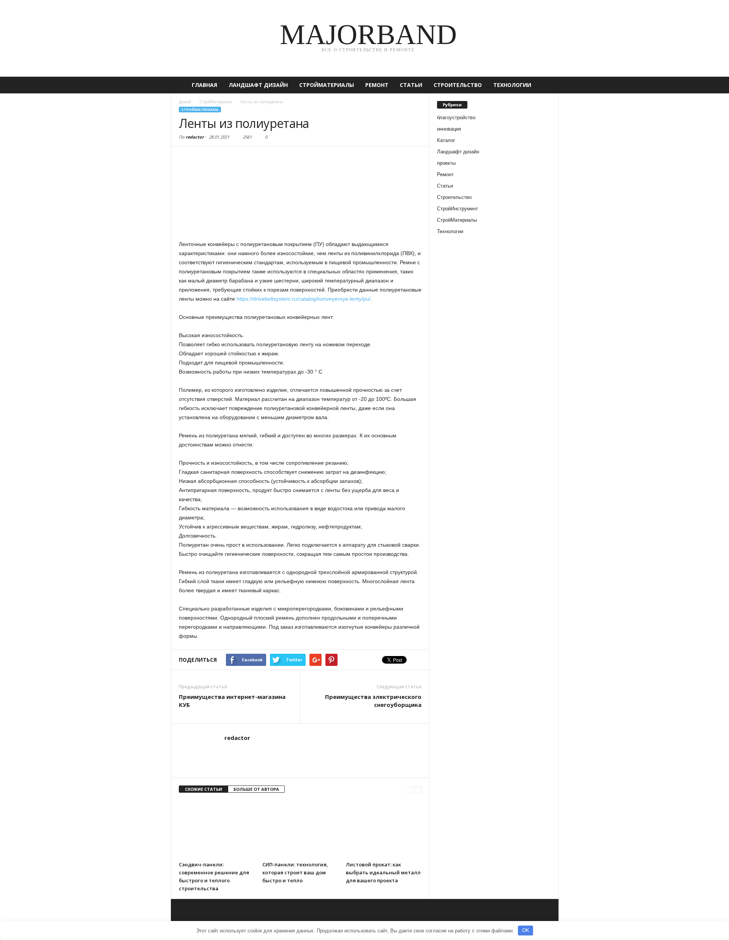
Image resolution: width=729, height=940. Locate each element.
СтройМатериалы (326, 84)
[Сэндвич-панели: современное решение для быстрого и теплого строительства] (217, 829)
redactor (195, 137)
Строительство (458, 84)
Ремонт (376, 84)
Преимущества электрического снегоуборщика (373, 700)
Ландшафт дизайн (258, 84)
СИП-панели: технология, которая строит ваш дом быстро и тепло (295, 872)
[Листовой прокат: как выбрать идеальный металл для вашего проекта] (384, 829)
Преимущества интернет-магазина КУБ (232, 700)
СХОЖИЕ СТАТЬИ (203, 789)
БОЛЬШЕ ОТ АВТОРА (256, 789)
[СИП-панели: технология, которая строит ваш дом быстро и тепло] (300, 829)
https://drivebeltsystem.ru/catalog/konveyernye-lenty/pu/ (304, 299)
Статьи (411, 84)
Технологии (512, 84)
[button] (547, 85)
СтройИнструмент (457, 208)
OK (525, 930)
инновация (449, 129)
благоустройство (456, 117)
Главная (204, 84)
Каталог (446, 140)
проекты (446, 163)
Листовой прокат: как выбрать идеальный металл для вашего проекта (383, 872)
